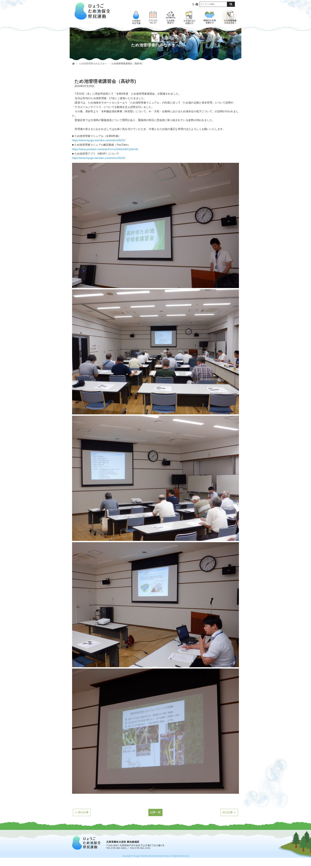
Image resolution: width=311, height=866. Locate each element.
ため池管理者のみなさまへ (93, 63)
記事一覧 (155, 812)
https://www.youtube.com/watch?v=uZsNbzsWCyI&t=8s (105, 149)
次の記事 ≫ (229, 812)
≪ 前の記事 (82, 812)
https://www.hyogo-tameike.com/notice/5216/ (98, 158)
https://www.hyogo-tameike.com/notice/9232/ (98, 140)
